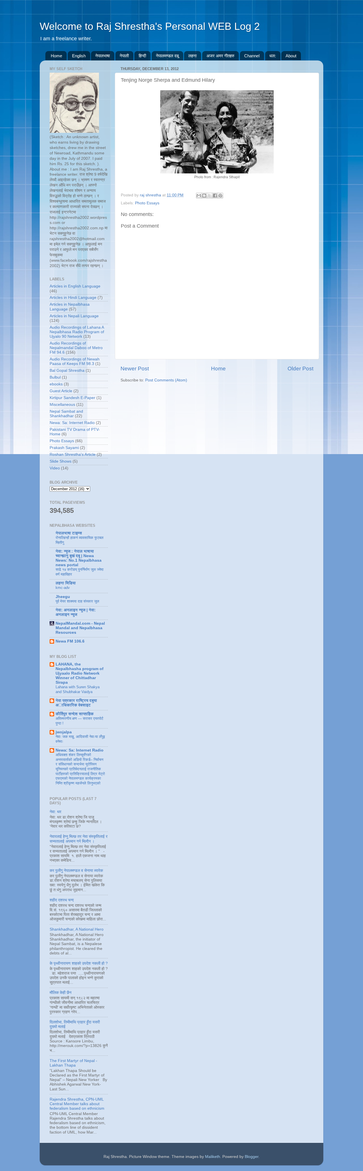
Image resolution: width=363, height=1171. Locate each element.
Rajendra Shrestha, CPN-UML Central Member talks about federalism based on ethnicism (77, 1104)
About (291, 55)
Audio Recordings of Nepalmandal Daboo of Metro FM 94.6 (76, 347)
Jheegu (63, 597)
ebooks (56, 384)
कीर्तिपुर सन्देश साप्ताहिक (75, 714)
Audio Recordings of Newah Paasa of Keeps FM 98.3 (75, 361)
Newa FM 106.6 (70, 641)
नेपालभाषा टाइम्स (69, 533)
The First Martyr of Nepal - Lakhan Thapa (73, 1063)
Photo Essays (147, 203)
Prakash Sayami (64, 448)
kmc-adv (63, 588)
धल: (272, 55)
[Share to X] (209, 195)
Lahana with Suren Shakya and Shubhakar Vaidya (78, 689)
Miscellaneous (62, 404)
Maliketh (212, 1157)
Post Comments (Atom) (166, 380)
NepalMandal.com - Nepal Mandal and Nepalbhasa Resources (80, 628)
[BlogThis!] (204, 195)
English (79, 55)
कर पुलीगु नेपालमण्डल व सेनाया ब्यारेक (76, 870)
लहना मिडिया (66, 583)
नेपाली (124, 55)
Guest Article (61, 391)
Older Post (300, 369)
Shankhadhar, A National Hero (77, 929)
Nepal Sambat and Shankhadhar (66, 413)
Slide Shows (60, 461)
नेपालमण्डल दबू (167, 55)
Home (56, 55)
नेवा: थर (55, 812)
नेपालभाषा (102, 55)
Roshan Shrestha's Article (73, 454)
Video (55, 468)
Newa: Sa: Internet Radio (72, 423)
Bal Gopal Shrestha (67, 370)
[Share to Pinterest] (220, 195)
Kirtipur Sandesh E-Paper (72, 398)
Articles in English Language (75, 286)
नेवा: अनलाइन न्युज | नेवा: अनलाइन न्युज (76, 612)
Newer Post (135, 369)
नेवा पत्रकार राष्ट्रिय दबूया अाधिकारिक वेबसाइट (76, 702)
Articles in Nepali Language (74, 316)
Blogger (251, 1157)
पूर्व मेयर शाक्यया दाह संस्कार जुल (77, 601)
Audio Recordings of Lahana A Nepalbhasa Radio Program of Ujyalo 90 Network (77, 332)
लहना (192, 55)
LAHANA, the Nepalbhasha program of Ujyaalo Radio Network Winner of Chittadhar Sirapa (80, 673)
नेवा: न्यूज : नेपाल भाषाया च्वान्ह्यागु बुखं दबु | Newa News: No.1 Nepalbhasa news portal (79, 558)
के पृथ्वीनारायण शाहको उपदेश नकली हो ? (79, 963)
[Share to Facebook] (215, 195)
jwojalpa (64, 732)
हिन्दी (142, 55)
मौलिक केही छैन (60, 992)
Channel (251, 55)
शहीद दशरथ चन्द (62, 900)
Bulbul (55, 377)
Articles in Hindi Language (73, 297)
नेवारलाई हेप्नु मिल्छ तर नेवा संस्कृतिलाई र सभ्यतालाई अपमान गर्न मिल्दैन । (78, 838)
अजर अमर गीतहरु (220, 55)
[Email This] (199, 195)
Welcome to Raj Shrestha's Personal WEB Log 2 (150, 26)
